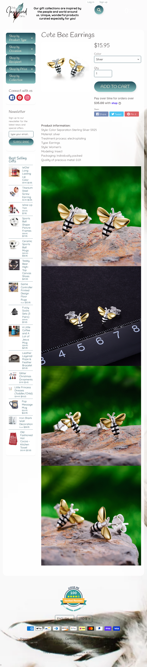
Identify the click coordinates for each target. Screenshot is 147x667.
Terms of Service (116, 639)
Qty (96, 68)
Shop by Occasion (22, 49)
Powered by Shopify (73, 655)
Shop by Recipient (22, 60)
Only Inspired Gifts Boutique (72, 652)
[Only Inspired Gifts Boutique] (16, 13)
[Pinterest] (19, 97)
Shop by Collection (16, 78)
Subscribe (21, 142)
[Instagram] (27, 97)
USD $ (83, 618)
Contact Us (72, 639)
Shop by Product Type (22, 38)
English (63, 618)
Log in (90, 2)
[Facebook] (12, 97)
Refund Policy (52, 639)
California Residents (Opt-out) (73, 643)
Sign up (103, 2)
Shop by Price (22, 70)
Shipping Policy (30, 639)
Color (97, 53)
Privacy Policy (92, 639)
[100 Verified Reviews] (73, 613)
